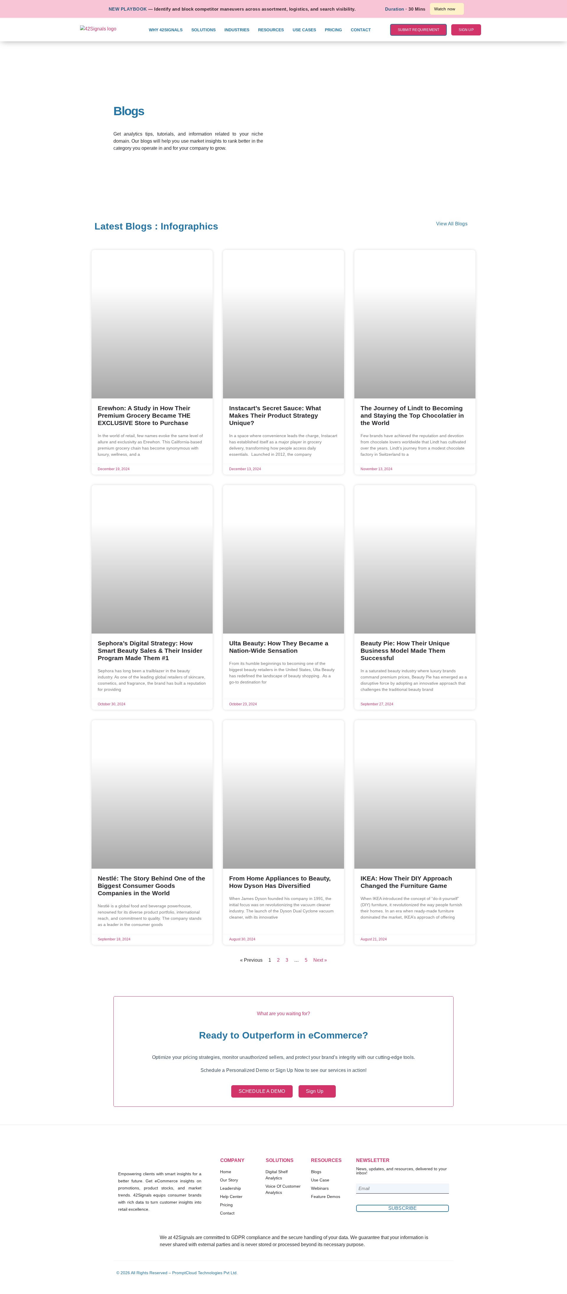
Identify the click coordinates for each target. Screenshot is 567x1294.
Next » (320, 960)
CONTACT (361, 29)
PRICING (333, 29)
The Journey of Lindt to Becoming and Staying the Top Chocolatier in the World (412, 415)
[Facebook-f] (417, 1273)
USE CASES (304, 29)
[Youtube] (446, 1273)
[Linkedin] (427, 1273)
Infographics (189, 226)
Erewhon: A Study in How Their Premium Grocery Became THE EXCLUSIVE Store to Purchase (144, 415)
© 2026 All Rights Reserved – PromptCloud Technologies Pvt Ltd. (177, 1272)
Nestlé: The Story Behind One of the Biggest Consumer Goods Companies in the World (151, 885)
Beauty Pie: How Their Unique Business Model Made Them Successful (405, 650)
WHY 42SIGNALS (166, 29)
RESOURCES (271, 29)
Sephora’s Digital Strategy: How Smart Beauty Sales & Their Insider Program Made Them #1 (150, 650)
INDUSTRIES (236, 29)
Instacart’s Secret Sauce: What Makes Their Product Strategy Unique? (275, 415)
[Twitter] (437, 1273)
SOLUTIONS (203, 29)
